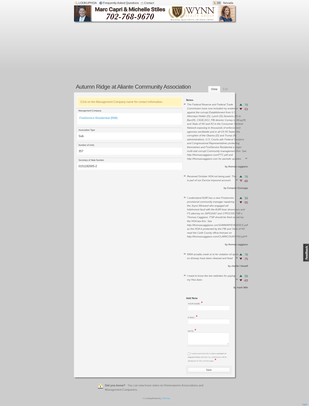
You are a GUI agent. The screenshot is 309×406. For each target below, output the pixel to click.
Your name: (195, 303)
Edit (225, 89)
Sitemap (166, 398)
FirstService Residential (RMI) (98, 118)
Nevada (228, 2)
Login (304, 404)
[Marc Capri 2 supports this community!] (154, 20)
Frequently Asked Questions (121, 2)
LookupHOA (88, 2)
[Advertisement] (154, 48)
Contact (149, 2)
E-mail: (192, 317)
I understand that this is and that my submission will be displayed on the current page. (207, 357)
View (214, 89)
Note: (192, 331)
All (218, 2)
